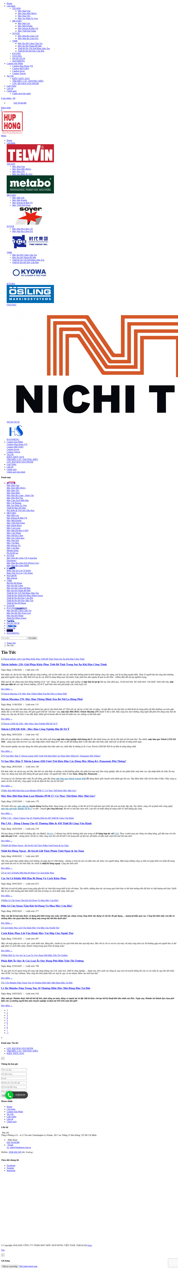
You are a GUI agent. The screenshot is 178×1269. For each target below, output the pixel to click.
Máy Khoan (12, 578)
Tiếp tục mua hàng (9, 1266)
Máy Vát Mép (13, 543)
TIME (9, 252)
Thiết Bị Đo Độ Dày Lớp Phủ (25, 262)
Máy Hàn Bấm (13, 493)
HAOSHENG (13, 439)
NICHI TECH (13, 422)
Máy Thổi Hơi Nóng (21, 205)
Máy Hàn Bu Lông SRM (18, 565)
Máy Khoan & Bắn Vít (22, 203)
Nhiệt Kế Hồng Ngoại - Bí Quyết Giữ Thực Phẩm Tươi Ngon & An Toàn (42, 850)
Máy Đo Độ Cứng (15, 585)
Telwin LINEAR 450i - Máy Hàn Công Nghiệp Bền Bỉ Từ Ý (35, 729)
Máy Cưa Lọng (13, 528)
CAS (116, 833)
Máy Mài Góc (18, 198)
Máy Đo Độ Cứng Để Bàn (18, 588)
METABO (11, 195)
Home (9, 1106)
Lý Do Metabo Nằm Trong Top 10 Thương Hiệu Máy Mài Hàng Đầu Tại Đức (45, 988)
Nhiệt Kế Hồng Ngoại (16, 618)
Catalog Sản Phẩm (15, 1111)
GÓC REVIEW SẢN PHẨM (20, 462)
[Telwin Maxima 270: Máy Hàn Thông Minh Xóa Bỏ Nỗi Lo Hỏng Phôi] (34, 694)
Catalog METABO (15, 447)
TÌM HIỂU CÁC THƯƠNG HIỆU (22, 459)
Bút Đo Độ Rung (14, 583)
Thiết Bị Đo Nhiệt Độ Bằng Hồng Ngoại (25, 595)
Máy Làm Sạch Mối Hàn (18, 500)
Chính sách (12, 1121)
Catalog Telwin (13, 452)
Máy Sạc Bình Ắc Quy (22, 174)
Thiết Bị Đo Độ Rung (16, 603)
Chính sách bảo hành (16, 472)
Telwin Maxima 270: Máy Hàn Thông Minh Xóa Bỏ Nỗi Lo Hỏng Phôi (42, 699)
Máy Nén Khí (13, 540)
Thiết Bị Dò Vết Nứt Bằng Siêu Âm (28, 260)
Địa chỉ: (5, 1132)
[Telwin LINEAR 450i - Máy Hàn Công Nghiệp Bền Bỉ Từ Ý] (29, 723)
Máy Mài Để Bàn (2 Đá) (17, 530)
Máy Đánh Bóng (14, 525)
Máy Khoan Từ (13, 545)
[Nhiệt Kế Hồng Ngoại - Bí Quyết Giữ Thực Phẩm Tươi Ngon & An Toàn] (35, 845)
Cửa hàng (11, 1109)
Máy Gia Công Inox (15, 538)
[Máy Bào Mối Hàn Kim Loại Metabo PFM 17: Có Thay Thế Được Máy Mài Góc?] (38, 790)
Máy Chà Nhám (14, 533)
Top (3, 1250)
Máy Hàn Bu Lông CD (22, 229)
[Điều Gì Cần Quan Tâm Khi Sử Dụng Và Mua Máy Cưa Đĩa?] (30, 900)
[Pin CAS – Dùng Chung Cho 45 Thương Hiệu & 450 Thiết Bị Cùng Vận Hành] (37, 818)
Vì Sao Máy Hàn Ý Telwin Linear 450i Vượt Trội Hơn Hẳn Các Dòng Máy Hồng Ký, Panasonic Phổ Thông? (63, 761)
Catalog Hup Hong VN (17, 444)
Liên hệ (10, 1119)
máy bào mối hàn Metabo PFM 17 (16, 808)
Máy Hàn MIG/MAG (21, 169)
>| (7, 1033)
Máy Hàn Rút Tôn (15, 498)
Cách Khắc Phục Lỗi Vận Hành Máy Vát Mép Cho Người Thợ (37, 933)
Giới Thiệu (11, 1116)
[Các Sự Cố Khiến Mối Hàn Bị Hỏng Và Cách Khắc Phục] (27, 873)
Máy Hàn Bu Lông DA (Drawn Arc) (23, 563)
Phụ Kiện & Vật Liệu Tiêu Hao (20, 510)
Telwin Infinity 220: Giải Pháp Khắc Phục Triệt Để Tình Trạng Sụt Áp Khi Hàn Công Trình (54, 664)
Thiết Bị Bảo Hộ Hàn (16, 508)
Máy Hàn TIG (18, 171)
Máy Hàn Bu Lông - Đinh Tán (20, 495)
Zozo (89, 1245)
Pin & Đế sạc (12, 553)
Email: (10, 1145)
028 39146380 (20, 103)
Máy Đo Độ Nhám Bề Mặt (24, 257)
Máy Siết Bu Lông (15, 535)
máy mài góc (23, 806)
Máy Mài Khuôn (19, 200)
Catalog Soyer (13, 449)
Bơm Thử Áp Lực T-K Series (20, 573)
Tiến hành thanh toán (28, 1266)
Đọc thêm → (7, 689)
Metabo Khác (13, 550)
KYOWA (11, 283)
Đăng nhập (6, 108)
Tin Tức (10, 1114)
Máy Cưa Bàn (13, 548)
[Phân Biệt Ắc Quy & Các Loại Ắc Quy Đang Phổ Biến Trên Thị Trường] (34, 955)
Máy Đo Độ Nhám (15, 615)
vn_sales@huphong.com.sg (19, 1147)
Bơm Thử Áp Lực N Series (19, 570)
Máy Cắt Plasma (14, 503)
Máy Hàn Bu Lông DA (22, 231)
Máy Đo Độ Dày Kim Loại (19, 613)
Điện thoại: (12, 1140)
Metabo (50, 833)
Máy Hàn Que (18, 166)
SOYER (10, 226)
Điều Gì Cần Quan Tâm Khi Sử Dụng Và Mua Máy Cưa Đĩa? (36, 905)
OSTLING (11, 305)
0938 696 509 (15, 1152)
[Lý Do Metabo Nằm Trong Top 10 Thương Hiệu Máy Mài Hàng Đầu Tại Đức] (37, 983)
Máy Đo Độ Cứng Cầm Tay (24, 255)
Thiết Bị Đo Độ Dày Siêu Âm (20, 600)
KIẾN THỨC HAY (15, 457)
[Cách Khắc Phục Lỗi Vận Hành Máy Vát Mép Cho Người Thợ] (30, 928)
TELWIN (11, 164)
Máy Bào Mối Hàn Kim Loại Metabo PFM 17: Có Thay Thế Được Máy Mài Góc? (48, 795)
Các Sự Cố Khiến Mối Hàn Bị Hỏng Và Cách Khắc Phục (33, 878)
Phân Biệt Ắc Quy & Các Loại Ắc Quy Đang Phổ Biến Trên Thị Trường (42, 960)
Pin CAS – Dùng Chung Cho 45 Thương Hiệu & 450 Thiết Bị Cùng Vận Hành (46, 823)
